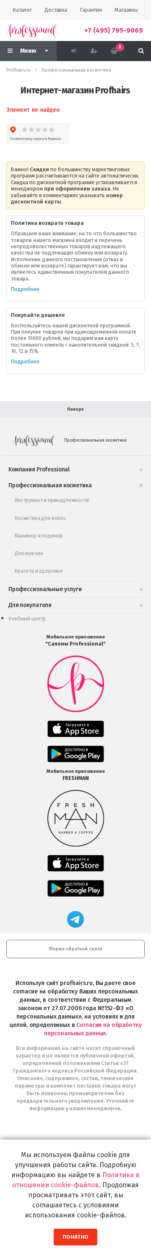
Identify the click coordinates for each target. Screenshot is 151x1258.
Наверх (75, 409)
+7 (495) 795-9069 (113, 30)
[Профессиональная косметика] (31, 30)
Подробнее (25, 289)
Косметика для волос (40, 518)
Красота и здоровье (39, 571)
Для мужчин (29, 553)
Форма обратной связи (75, 949)
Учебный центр (27, 618)
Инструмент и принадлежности (52, 500)
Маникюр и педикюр (39, 536)
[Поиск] (141, 51)
